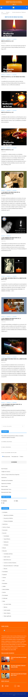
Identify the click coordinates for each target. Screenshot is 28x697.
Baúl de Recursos (7, 559)
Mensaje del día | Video (6, 492)
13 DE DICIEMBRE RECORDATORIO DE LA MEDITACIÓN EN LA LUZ (11, 405)
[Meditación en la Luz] (14, 28)
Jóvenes (4, 577)
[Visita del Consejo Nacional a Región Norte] (5, 659)
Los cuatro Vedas (7, 604)
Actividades (4, 512)
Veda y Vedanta (7, 613)
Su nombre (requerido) (6, 441)
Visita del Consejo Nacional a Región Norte (19, 658)
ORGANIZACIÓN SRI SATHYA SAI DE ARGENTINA (14, 1)
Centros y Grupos (6, 527)
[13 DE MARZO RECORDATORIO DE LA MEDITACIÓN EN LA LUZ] (14, 179)
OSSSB (3, 586)
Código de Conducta (5, 471)
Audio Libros (4, 477)
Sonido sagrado (7, 610)
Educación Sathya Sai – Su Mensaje (11, 565)
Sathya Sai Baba (5, 589)
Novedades (15, 39)
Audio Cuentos (7, 556)
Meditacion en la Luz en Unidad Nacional (13, 76)
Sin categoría (5, 595)
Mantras (5, 607)
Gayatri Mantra (7, 539)
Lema (3, 580)
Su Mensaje (4, 598)
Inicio (2, 12)
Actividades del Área (8, 553)
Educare (5, 568)
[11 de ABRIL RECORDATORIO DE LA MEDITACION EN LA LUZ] (14, 265)
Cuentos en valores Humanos (10, 562)
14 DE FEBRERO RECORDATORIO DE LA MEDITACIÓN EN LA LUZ (11, 319)
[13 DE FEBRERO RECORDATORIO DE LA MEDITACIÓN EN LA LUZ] (14, 224)
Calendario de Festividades (7, 480)
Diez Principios (4, 468)
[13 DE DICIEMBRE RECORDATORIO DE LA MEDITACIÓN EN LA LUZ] (14, 391)
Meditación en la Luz (7, 41)
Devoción (3, 39)
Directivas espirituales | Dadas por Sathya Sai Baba (18, 666)
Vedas (3, 601)
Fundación (4, 574)
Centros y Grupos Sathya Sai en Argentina (14, 2)
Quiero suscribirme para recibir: (9, 452)
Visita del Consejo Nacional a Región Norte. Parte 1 (19, 674)
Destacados (4, 530)
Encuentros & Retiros (8, 518)
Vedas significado (7, 616)
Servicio (4, 592)
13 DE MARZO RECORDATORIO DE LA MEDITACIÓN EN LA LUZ (10, 193)
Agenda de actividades (6, 483)
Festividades (6, 536)
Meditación (9, 39)
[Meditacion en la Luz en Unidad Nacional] (14, 63)
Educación (4, 550)
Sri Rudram (6, 544)
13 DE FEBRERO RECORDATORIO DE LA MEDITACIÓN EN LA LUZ (11, 238)
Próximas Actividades (8, 521)
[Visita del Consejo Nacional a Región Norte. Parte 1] (5, 676)
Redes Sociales (4, 486)
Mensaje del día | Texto (6, 489)
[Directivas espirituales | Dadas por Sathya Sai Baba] (5, 667)
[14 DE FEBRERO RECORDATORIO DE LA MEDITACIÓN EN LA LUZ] (14, 305)
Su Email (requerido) (6, 447)
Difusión (4, 547)
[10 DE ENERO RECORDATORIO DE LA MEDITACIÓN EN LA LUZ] (14, 346)
